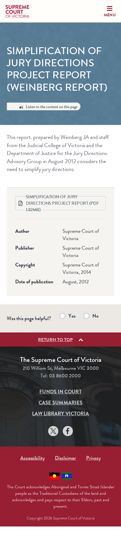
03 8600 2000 (65, 375)
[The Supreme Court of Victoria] (22, 11)
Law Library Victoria (60, 413)
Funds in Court (60, 391)
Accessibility (32, 458)
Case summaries (60, 402)
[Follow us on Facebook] (68, 432)
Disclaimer (65, 458)
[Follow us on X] (53, 432)
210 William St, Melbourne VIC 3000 (61, 368)
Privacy (93, 458)
